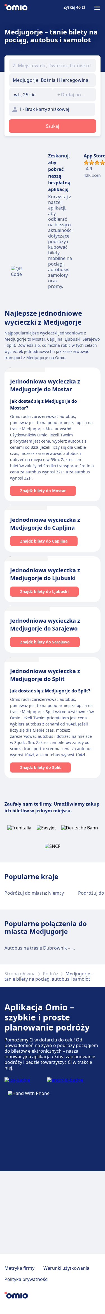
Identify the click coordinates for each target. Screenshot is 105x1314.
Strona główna (20, 974)
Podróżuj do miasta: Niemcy (34, 893)
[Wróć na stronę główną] (15, 7)
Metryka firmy (19, 1268)
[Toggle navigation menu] (97, 7)
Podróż (50, 974)
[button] (31, 94)
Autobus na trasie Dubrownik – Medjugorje (50, 948)
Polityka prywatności (26, 1279)
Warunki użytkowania (66, 1268)
